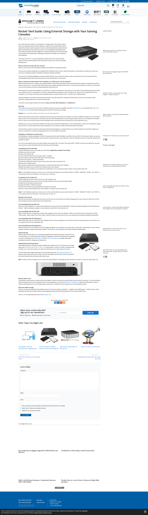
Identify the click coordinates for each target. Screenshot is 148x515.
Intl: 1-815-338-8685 (124, 1)
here (22, 294)
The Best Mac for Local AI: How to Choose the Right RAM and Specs (80, 481)
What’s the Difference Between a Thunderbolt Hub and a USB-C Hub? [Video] (37, 481)
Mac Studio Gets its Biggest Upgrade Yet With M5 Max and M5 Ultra (38, 451)
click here (84, 511)
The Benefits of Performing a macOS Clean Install (77, 451)
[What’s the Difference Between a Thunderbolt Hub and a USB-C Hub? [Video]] (38, 467)
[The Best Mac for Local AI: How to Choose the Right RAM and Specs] (81, 467)
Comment (23, 370)
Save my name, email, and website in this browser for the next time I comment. (43, 406)
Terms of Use (48, 513)
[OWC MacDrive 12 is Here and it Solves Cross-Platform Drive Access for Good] (116, 219)
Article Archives (93, 22)
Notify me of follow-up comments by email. (34, 408)
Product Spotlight (42, 38)
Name (22, 393)
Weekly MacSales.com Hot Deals (41, 315)
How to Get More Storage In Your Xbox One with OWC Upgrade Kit (41, 113)
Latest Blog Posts (26, 315)
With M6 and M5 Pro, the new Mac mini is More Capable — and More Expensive (115, 93)
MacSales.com (78, 108)
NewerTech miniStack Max (72, 282)
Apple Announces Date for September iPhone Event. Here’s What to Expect (114, 51)
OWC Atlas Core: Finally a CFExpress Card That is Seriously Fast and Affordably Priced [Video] (115, 165)
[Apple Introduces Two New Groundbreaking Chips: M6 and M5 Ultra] (116, 105)
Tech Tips (49, 38)
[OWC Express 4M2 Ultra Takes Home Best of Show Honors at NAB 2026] (116, 176)
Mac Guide (84, 22)
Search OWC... (81, 5)
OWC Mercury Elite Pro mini (64, 252)
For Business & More (88, 1)
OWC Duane (29, 38)
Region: (101, 1)
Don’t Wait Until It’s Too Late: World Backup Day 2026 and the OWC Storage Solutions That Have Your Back (115, 251)
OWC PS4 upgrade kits (53, 238)
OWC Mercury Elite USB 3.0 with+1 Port (35, 247)
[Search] (108, 6)
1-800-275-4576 (114, 1)
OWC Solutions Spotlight (74, 22)
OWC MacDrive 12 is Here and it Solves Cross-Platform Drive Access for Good (115, 229)
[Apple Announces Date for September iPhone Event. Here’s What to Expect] (116, 41)
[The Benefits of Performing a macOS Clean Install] (81, 438)
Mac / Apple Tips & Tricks (60, 22)
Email (21, 399)
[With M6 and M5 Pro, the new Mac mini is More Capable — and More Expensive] (116, 84)
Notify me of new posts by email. (31, 410)
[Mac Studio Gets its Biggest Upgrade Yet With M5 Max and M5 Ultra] (38, 438)
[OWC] (28, 6)
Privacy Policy (38, 513)
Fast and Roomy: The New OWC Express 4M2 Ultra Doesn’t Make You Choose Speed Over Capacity (116, 208)
